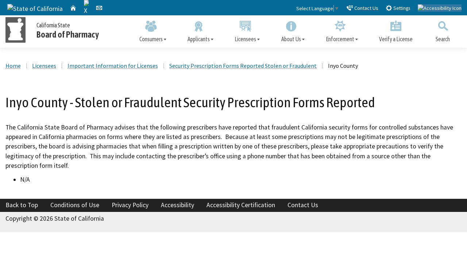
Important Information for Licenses (112, 65)
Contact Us (365, 8)
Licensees (245, 39)
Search (443, 39)
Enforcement (340, 39)
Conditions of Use (74, 205)
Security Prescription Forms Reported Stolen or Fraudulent (243, 65)
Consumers (151, 39)
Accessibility (177, 205)
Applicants (199, 39)
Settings (401, 8)
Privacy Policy (130, 205)
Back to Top (21, 205)
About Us (291, 39)
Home (13, 65)
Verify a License (396, 39)
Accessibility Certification (241, 205)
